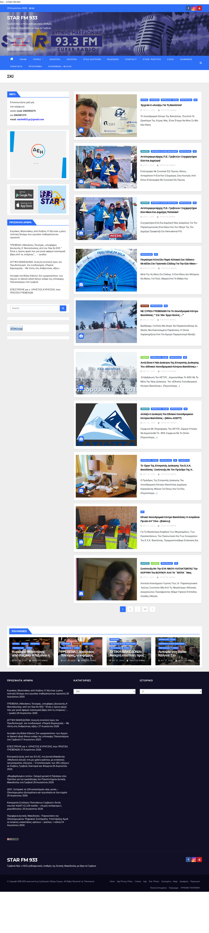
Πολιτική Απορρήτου (158, 888)
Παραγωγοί (16, 66)
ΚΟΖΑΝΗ (25, 643)
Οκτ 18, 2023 (149, 474)
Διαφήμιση (186, 59)
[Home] (12, 59)
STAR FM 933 (22, 18)
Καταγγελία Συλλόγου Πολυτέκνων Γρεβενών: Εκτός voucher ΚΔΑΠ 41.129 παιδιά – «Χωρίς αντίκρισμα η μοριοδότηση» (34, 805)
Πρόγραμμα (35, 66)
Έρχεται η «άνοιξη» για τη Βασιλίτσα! (161, 105)
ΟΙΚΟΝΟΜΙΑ (154, 100)
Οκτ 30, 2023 (149, 423)
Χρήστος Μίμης (168, 110)
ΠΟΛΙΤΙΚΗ (72, 59)
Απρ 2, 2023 (148, 577)
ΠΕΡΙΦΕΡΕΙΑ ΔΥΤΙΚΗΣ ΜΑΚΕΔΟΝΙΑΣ (164, 151)
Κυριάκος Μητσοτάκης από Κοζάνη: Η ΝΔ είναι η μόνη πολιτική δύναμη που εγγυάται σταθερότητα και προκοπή (38, 234)
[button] (201, 63)
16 (145, 609)
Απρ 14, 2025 (149, 110)
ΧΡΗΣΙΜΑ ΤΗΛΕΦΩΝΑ (190, 888)
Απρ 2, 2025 (148, 217)
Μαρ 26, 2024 (149, 268)
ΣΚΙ (195, 100)
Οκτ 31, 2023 (149, 371)
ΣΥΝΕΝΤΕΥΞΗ (184, 460)
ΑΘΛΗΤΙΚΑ (54, 59)
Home (23, 59)
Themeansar (89, 881)
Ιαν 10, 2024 (149, 320)
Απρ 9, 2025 (148, 165)
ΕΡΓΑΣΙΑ (144, 100)
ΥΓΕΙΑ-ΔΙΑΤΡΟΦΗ (92, 59)
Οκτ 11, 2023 (149, 526)
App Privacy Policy (125, 881)
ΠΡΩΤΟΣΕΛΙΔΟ (186, 100)
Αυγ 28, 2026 (21, 661)
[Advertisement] (85, 912)
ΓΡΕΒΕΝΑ (144, 357)
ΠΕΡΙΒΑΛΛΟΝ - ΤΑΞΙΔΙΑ (170, 100)
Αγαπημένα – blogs (60, 66)
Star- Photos (152, 59)
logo (170, 59)
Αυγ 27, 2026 (118, 661)
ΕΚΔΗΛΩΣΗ (113, 59)
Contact (131, 59)
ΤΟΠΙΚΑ (37, 59)
